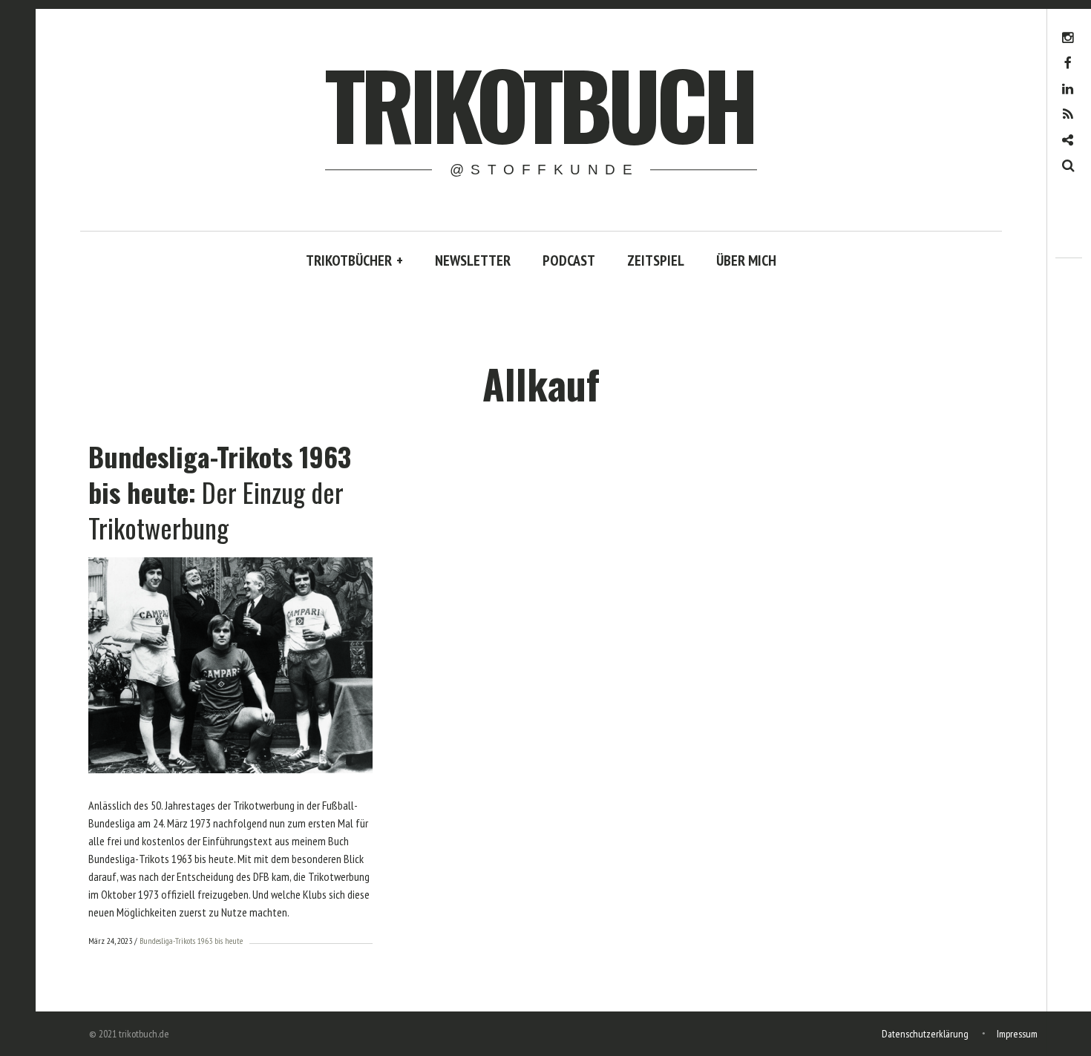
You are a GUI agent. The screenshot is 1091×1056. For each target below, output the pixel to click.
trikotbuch (539, 103)
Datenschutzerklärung (925, 1033)
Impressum (1017, 1033)
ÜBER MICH (746, 260)
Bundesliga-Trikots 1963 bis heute (191, 940)
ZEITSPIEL (655, 260)
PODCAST (569, 260)
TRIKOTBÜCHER (354, 260)
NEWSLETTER (473, 260)
